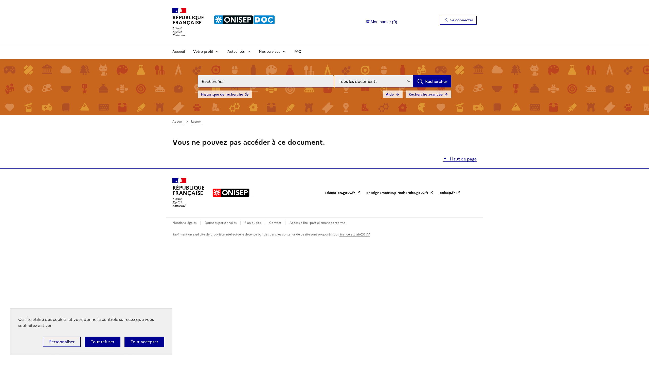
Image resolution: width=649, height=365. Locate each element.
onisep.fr (447, 192)
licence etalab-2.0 (352, 234)
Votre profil (203, 51)
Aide (390, 94)
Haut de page (463, 159)
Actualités (236, 51)
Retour (196, 121)
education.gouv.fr (339, 192)
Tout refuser (102, 342)
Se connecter (461, 20)
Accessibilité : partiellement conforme (317, 223)
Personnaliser (62, 342)
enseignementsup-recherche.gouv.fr (397, 192)
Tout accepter (144, 342)
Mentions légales (184, 223)
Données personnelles (221, 223)
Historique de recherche (222, 94)
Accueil (178, 51)
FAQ (297, 51)
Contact (275, 223)
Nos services (269, 51)
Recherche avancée (426, 94)
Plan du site (253, 223)
